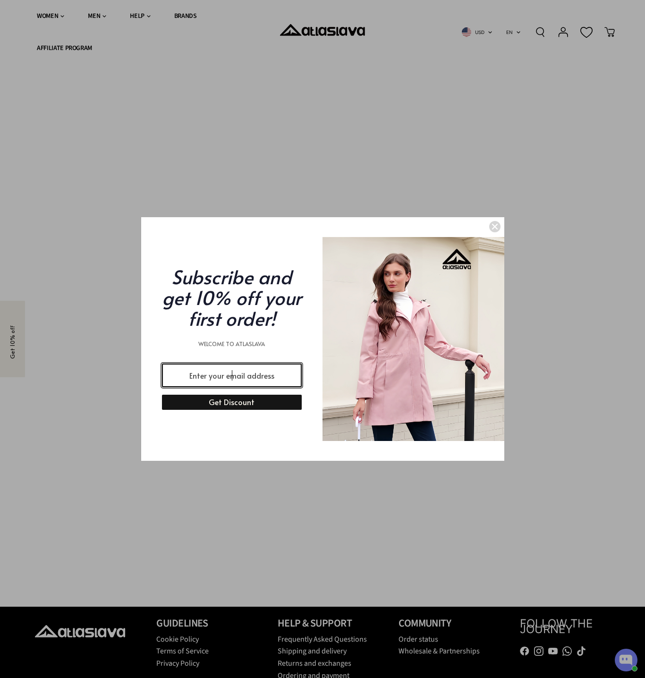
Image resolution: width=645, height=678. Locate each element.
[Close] (495, 226)
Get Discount (232, 402)
